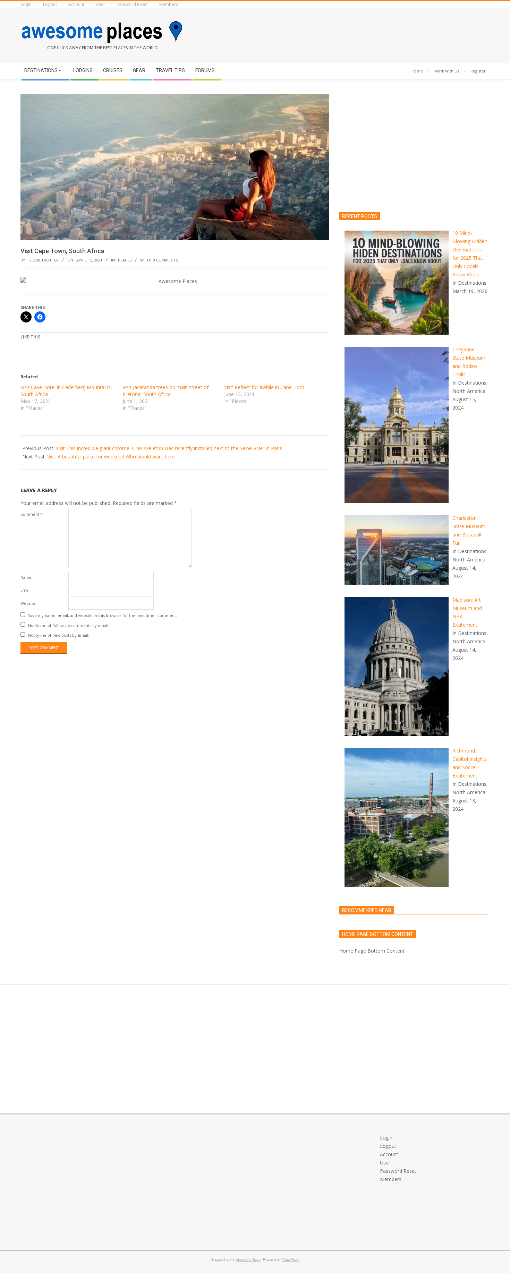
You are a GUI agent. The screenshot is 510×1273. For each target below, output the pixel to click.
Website (27, 603)
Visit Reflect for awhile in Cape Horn (264, 387)
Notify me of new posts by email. (58, 635)
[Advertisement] (381, 33)
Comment (31, 514)
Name (26, 577)
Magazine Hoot (248, 1259)
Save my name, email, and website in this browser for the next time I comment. (102, 615)
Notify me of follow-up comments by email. (68, 625)
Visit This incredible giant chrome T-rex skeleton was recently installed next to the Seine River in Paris (169, 448)
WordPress (290, 1259)
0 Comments (165, 260)
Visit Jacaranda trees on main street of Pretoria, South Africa (165, 390)
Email (25, 590)
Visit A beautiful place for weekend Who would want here (111, 456)
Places (124, 260)
